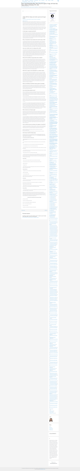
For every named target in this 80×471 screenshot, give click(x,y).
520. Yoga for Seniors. (51, 205)
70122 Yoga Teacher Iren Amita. (52, 244)
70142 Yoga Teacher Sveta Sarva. (53, 273)
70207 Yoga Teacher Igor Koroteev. (53, 371)
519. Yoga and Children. (52, 204)
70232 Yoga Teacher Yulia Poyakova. (53, 403)
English (32, 1)
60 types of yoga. (26, 0)
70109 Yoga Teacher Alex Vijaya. (53, 228)
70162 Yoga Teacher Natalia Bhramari (53, 300)
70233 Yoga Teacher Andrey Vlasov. (53, 405)
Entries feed (50, 427)
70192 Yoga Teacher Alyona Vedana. (53, 348)
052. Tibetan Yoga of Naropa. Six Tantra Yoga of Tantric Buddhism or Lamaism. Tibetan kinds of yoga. (53, 129)
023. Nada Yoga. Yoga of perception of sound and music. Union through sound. (53, 68)
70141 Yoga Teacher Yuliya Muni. (53, 272)
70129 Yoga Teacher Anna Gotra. (53, 255)
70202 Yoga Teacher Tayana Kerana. (53, 363)
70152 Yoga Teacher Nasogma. (52, 289)
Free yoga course (36, 0)
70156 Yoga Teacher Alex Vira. (52, 293)
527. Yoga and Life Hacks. (52, 214)
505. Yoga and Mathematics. (52, 185)
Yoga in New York (31, 0)
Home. (23, 0)
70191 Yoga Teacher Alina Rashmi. (53, 347)
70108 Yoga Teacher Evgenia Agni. (53, 227)
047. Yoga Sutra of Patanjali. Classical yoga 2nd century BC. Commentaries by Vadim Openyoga (53, 115)
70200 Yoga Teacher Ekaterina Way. (53, 360)
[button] (58, 1)
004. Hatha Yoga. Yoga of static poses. (53, 34)
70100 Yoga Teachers (24, 1)
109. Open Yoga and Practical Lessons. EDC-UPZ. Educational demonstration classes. (52, 164)
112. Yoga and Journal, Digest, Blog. (53, 170)
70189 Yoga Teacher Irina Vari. (52, 344)
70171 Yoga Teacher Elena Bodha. (53, 314)
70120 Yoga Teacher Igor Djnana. (53, 242)
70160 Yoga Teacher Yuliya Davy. (53, 298)
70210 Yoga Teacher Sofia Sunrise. (53, 375)
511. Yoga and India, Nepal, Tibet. (53, 195)
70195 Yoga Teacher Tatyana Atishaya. (53, 352)
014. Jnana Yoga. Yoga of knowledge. (53, 52)
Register (52, 0)
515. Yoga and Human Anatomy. (52, 199)
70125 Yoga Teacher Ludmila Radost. (53, 249)
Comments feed (51, 428)
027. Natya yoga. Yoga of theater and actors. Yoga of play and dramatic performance (53, 76)
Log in (50, 426)
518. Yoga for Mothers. (51, 203)
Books (46, 0)
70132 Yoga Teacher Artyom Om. (53, 260)
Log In (34, 1)
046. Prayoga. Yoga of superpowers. (53, 112)
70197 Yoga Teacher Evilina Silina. (53, 355)
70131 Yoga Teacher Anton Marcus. (53, 258)
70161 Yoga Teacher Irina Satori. (52, 299)
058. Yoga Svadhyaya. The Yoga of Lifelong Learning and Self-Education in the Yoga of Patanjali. (53, 144)
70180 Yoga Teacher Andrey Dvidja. (53, 329)
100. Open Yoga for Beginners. (52, 145)
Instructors (49, 0)
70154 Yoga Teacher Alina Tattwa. (53, 291)
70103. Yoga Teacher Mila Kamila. (53, 221)
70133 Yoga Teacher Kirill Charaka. (53, 261)
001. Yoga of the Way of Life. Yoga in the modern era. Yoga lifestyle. (33, 19)
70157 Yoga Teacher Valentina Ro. (53, 294)
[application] (44, 0)
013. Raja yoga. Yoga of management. (53, 50)
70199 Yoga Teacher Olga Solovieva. (53, 358)
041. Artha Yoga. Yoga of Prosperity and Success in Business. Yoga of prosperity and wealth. (53, 103)
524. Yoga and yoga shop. (52, 211)
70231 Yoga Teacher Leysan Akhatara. (53, 401)
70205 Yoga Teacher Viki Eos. (52, 368)
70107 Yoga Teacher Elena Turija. (53, 226)
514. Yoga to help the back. (52, 198)
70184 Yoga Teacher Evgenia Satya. (53, 335)
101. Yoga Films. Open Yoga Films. (53, 150)
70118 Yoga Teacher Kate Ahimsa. (53, 239)
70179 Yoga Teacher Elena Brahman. (53, 327)
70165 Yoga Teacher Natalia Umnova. (53, 306)
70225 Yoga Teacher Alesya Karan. (53, 394)
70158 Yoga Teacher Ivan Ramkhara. (53, 295)
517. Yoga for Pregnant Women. (52, 202)
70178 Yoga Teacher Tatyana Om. (53, 326)
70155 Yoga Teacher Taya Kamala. (53, 292)
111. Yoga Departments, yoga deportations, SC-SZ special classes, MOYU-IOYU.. (53, 169)
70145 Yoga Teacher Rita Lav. (52, 278)
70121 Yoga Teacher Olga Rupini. (53, 243)
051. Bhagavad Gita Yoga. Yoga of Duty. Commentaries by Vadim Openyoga (53, 126)
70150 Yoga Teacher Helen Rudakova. (53, 285)
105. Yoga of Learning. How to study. (53, 156)
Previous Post (23, 210)
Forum (39, 0)
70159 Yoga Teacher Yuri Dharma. (53, 297)
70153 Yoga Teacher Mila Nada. (52, 290)
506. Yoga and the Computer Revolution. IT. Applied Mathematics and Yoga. (53, 187)
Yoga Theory (42, 0)
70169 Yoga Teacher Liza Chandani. (53, 311)
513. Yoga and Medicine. (52, 197)
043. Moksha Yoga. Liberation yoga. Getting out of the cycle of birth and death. (53, 107)
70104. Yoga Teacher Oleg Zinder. (53, 222)
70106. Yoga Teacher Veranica (52, 225)
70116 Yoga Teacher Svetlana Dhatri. (53, 236)
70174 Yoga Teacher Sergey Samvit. (53, 319)
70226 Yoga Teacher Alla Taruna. (53, 395)
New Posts (29, 1)
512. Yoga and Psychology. (52, 196)
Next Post (46, 210)
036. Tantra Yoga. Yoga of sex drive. (53, 93)
